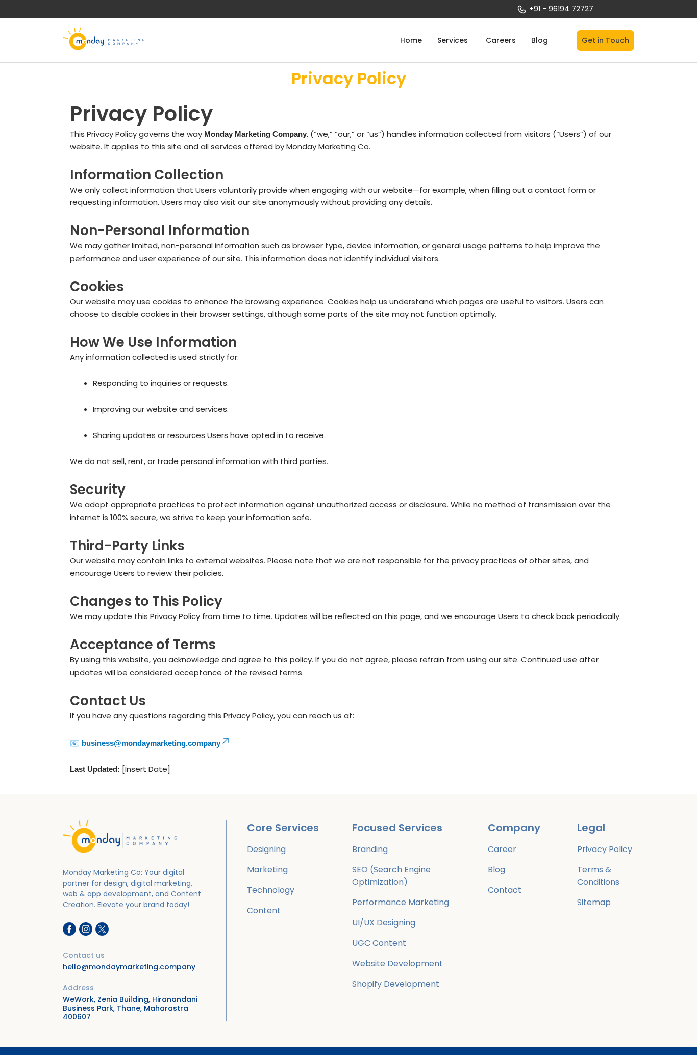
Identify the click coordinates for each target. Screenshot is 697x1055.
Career (502, 849)
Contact (504, 890)
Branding (370, 849)
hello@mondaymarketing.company (129, 967)
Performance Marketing (400, 902)
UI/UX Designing (383, 923)
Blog (496, 870)
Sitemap (594, 902)
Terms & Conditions (598, 876)
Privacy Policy (604, 849)
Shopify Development (395, 984)
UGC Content (379, 943)
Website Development (397, 963)
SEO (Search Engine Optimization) (391, 876)
